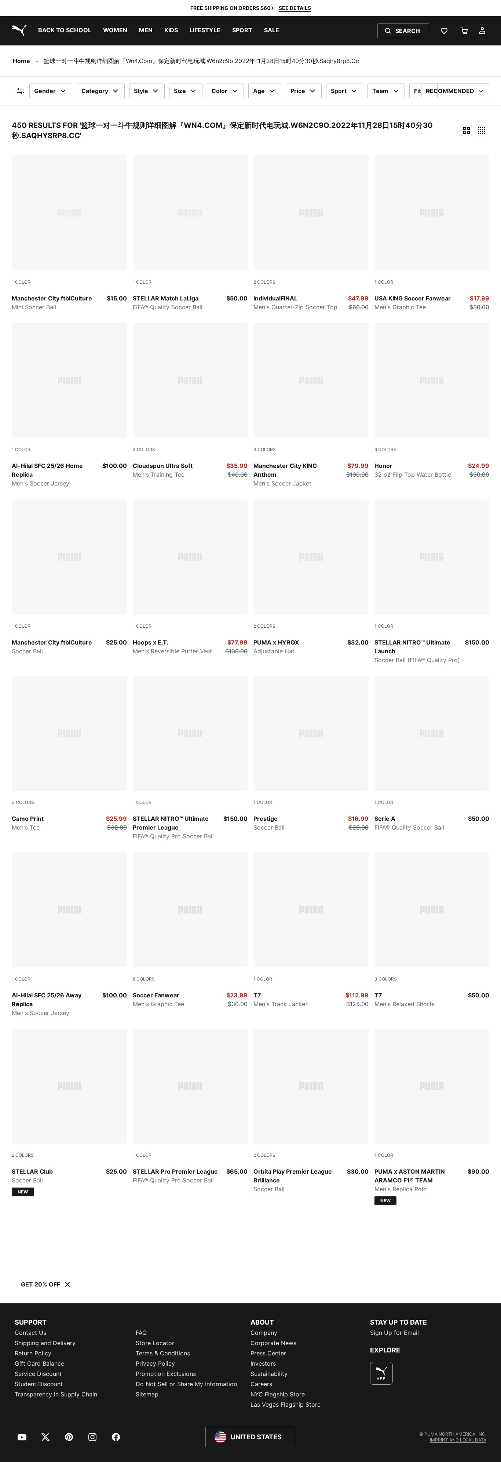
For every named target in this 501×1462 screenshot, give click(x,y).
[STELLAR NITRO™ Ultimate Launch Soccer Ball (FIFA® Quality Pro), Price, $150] (432, 581)
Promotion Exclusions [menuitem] (166, 1373)
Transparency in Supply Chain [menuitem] (56, 1394)
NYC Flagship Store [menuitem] (278, 1394)
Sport (339, 91)
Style (141, 91)
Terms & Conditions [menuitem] (163, 1353)
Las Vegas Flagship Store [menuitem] (286, 1404)
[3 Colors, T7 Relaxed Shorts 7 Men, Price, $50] (432, 930)
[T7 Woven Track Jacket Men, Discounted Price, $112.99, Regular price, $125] (311, 930)
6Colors (144, 979)
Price (297, 91)
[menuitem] (64, 31)
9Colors (385, 449)
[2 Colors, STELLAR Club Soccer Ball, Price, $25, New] (69, 1113)
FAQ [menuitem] (141, 1332)
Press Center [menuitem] (268, 1353)
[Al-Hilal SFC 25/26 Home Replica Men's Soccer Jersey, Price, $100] (69, 405)
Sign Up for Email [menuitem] (394, 1332)
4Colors (144, 449)
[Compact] (466, 130)
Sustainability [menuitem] (269, 1373)
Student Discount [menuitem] (39, 1384)
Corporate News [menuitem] (273, 1343)
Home (21, 60)
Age (259, 91)
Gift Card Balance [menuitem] (39, 1363)
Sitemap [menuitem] (147, 1394)
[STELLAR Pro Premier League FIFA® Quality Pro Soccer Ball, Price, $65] (190, 1107)
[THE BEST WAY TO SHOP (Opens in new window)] (381, 1373)
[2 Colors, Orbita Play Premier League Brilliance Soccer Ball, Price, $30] (311, 1111)
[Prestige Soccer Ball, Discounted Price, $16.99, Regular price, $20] (311, 754)
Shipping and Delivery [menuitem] (45, 1343)
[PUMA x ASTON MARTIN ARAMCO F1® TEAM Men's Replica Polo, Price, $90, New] (432, 1117)
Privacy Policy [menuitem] (155, 1363)
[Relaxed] (481, 130)
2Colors (264, 282)
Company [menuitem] (264, 1332)
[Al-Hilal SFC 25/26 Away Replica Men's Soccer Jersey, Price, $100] (69, 934)
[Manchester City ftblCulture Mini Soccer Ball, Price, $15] (69, 233)
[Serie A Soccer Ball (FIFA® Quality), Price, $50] (432, 754)
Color (219, 91)
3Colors (264, 449)
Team (380, 91)
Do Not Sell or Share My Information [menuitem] (186, 1384)
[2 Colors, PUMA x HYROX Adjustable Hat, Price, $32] (311, 577)
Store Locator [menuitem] (155, 1343)
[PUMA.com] (17, 30)
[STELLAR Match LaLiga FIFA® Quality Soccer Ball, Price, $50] (190, 233)
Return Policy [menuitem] (33, 1353)
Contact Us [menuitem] (30, 1332)
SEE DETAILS (295, 8)
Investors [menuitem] (263, 1363)
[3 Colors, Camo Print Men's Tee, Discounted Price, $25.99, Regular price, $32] (69, 754)
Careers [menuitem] (261, 1384)
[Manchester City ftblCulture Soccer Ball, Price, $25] (69, 577)
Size (180, 91)
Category (94, 91)
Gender (45, 91)
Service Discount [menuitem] (38, 1373)
